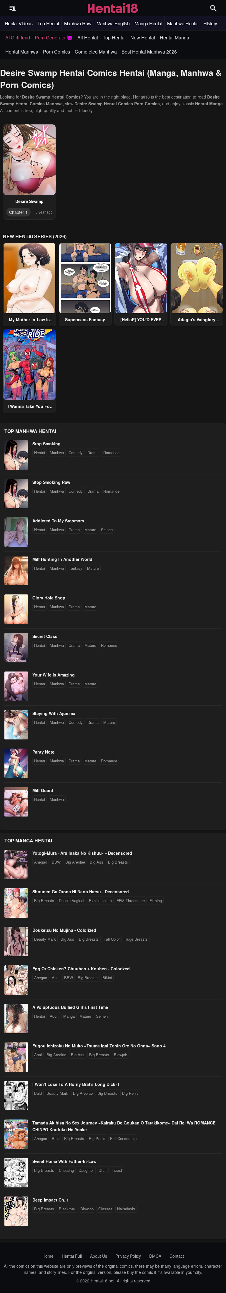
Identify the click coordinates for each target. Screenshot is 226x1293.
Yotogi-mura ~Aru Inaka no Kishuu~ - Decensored (82, 853)
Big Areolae (75, 862)
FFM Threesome (131, 900)
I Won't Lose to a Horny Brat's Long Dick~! (75, 1084)
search (213, 8)
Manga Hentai (148, 23)
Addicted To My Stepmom (58, 521)
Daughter (86, 1170)
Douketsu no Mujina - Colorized (64, 930)
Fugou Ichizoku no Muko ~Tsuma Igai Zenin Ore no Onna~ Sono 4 (99, 1046)
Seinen (107, 529)
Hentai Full (72, 1256)
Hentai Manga (174, 37)
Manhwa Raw (78, 23)
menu (12, 8)
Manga (69, 1016)
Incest (117, 1170)
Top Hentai (48, 23)
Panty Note (43, 752)
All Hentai (87, 37)
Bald (38, 1093)
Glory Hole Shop (48, 598)
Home (48, 1256)
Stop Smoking (46, 443)
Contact (177, 1256)
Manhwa (57, 452)
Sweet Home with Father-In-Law (64, 1161)
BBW (56, 862)
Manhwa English (113, 23)
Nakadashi (126, 1209)
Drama (93, 452)
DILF (103, 1170)
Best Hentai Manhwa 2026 (149, 51)
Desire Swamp (29, 201)
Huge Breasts (136, 939)
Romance (111, 452)
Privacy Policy (128, 1256)
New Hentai (142, 37)
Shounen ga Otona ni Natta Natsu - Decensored (80, 891)
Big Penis (130, 1093)
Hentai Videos (19, 23)
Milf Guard (42, 790)
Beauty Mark (45, 939)
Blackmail (67, 1209)
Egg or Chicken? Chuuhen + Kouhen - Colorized (81, 969)
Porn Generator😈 (54, 37)
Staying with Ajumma (53, 713)
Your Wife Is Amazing (53, 675)
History (210, 23)
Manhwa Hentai (182, 23)
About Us (98, 1256)
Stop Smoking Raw (51, 482)
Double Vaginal (71, 900)
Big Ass (96, 862)
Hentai (39, 452)
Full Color (112, 939)
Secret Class (44, 636)
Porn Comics (56, 51)
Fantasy (75, 568)
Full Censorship (123, 1138)
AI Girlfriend (17, 37)
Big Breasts (118, 862)
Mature (90, 529)
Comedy (76, 452)
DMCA (155, 1256)
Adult (54, 1016)
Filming (155, 900)
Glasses (105, 1209)
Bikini (107, 977)
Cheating (66, 1170)
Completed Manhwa (96, 51)
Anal (55, 977)
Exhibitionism (100, 900)
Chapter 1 (18, 212)
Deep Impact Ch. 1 (50, 1200)
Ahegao (40, 862)
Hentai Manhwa (21, 51)
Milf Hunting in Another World (62, 559)
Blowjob (120, 1054)
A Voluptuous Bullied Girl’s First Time (70, 1007)
